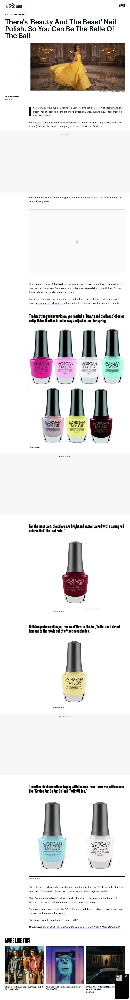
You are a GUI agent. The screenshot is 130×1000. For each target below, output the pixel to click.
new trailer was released (80, 288)
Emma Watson (42, 122)
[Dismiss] (126, 976)
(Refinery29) (113, 926)
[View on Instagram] (77, 241)
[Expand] (118, 976)
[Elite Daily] (14, 5)
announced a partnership (48, 303)
